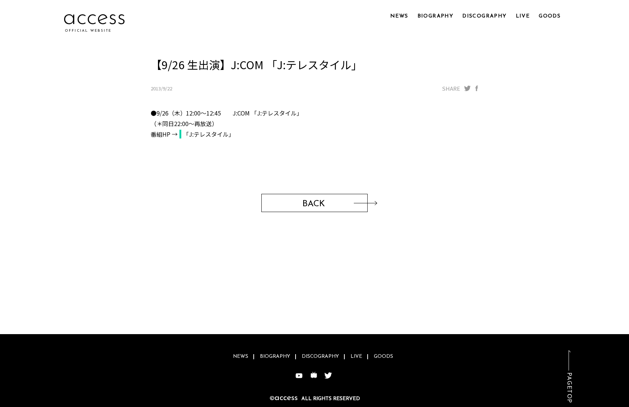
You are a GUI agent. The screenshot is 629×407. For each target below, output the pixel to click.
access (94, 18)
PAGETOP (569, 387)
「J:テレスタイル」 (208, 134)
